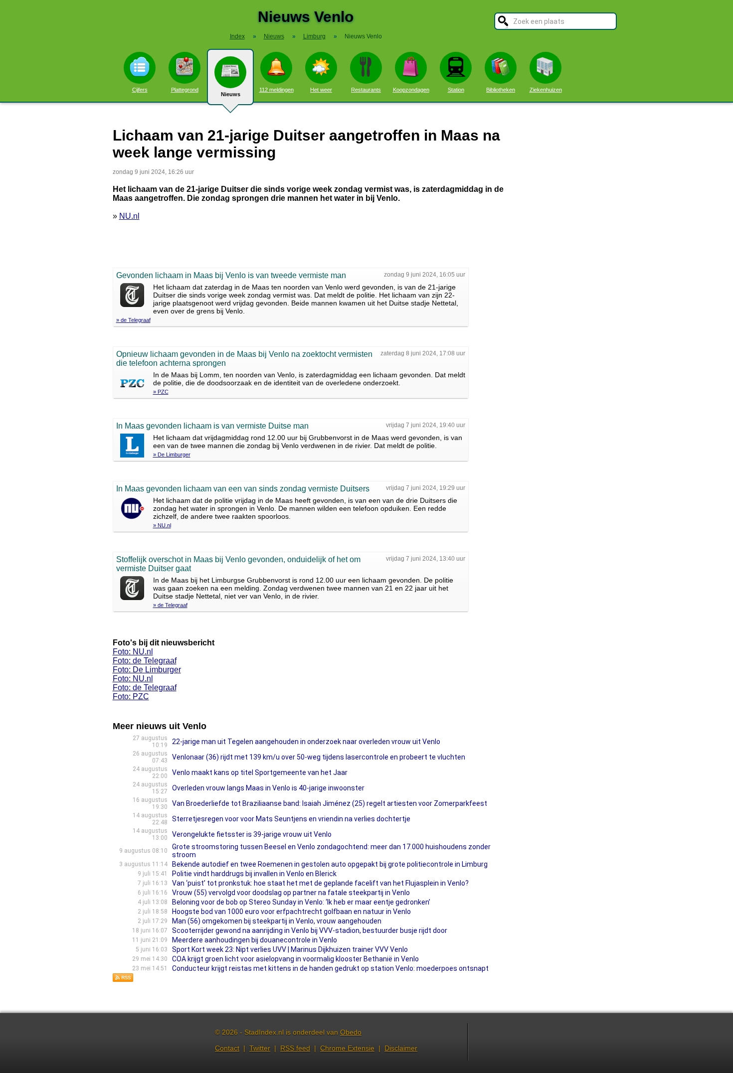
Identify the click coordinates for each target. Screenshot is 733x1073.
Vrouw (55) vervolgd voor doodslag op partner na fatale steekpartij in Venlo (291, 893)
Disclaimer (400, 1048)
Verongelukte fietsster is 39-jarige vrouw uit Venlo (252, 834)
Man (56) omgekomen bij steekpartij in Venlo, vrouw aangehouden (276, 921)
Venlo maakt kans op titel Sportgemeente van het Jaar (260, 772)
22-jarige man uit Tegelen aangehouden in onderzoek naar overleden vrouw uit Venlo (306, 742)
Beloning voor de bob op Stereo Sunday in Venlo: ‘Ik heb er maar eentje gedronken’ (301, 902)
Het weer (321, 90)
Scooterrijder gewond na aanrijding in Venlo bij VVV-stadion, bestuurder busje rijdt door (309, 930)
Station (456, 90)
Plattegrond (184, 90)
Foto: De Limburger (147, 669)
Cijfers (140, 90)
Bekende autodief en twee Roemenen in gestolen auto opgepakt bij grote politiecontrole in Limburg (330, 864)
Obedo (351, 1032)
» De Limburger (171, 455)
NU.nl (129, 216)
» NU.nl (162, 525)
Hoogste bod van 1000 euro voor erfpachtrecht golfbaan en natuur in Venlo (291, 912)
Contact (227, 1048)
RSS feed (295, 1048)
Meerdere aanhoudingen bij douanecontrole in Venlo (254, 940)
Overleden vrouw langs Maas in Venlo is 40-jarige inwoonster (268, 788)
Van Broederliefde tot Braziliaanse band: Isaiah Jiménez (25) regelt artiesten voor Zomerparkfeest (329, 803)
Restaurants (366, 90)
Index (237, 36)
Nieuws (230, 94)
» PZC (161, 392)
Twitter (259, 1048)
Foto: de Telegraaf (145, 660)
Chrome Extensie (347, 1048)
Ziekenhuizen (546, 90)
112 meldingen (276, 90)
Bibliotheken (500, 90)
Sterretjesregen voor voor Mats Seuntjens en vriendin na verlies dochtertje (291, 819)
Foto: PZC (131, 696)
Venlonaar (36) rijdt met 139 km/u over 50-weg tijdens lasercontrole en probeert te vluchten (318, 757)
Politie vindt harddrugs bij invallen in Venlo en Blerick (254, 874)
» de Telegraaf (133, 320)
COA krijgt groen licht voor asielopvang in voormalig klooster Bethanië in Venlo (295, 959)
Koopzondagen (411, 90)
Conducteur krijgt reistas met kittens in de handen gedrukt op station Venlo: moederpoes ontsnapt (330, 968)
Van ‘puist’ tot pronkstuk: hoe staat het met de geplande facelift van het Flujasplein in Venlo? (320, 883)
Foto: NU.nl (133, 651)
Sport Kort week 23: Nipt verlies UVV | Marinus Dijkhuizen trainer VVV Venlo (290, 949)
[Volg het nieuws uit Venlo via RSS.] (123, 979)
